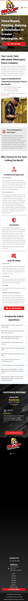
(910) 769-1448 (5, 95)
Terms (15, 597)
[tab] (14, 326)
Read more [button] (6, 421)
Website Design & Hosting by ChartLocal (14, 599)
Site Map (20, 597)
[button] (14, 44)
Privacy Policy (9, 597)
